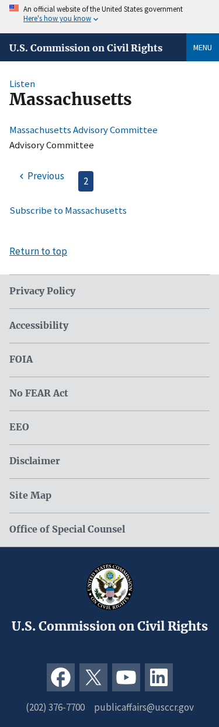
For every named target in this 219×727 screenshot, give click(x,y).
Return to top (38, 251)
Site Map (30, 495)
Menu (202, 47)
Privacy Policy (42, 291)
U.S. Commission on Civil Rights (85, 48)
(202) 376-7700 (55, 707)
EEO (19, 427)
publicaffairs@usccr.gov (144, 707)
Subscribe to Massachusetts (68, 210)
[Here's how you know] (109, 16)
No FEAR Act (38, 393)
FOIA (21, 359)
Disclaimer (34, 461)
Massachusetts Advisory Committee (83, 129)
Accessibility (38, 325)
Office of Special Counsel (67, 529)
